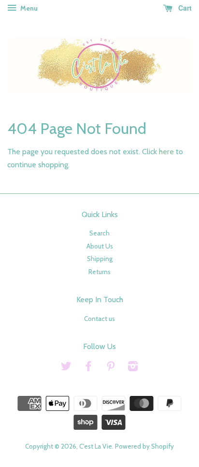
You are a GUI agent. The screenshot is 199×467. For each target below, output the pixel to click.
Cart (184, 8)
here (166, 151)
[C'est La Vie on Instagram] (133, 368)
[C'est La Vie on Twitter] (66, 368)
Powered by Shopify (144, 446)
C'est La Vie (95, 446)
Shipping (100, 259)
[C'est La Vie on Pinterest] (110, 368)
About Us (99, 246)
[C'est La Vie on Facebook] (88, 368)
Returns (99, 272)
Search (99, 233)
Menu (28, 8)
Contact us (99, 318)
